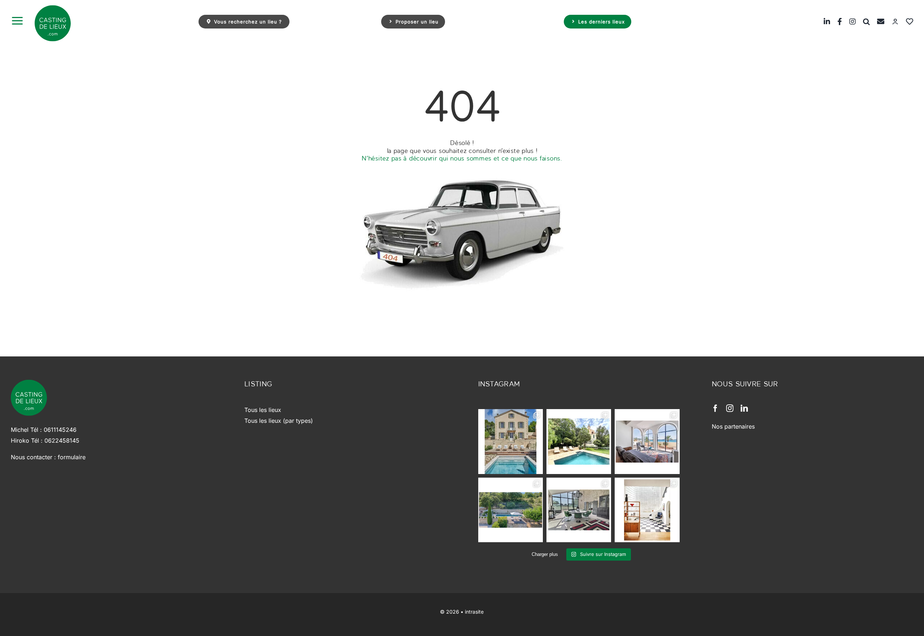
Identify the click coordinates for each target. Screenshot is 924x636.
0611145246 (60, 429)
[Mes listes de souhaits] (906, 21)
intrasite (474, 612)
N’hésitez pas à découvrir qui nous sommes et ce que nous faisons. (462, 158)
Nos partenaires (733, 426)
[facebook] (715, 408)
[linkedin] (744, 408)
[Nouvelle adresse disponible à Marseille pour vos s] (578, 441)
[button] (863, 21)
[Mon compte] (891, 21)
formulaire (72, 457)
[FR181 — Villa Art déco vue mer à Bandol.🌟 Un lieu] (647, 441)
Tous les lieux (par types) (278, 420)
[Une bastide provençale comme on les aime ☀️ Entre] (510, 510)
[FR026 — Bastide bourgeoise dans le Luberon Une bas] (510, 441)
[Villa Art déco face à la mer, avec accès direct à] (647, 510)
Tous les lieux (262, 409)
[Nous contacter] (877, 21)
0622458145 (61, 440)
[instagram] (729, 408)
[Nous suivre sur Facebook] (836, 21)
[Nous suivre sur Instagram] (849, 21)
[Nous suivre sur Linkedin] (823, 21)
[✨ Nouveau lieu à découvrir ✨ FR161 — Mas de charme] (578, 510)
